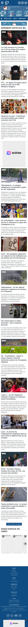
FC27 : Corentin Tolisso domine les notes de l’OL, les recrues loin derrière (13, 471)
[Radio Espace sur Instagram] (20, 615)
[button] (7, 544)
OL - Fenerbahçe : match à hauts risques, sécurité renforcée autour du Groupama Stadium (13, 359)
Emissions (14, 587)
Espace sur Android (14, 602)
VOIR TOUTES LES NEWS (14, 524)
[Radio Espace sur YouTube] (16, 615)
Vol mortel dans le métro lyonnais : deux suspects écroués (11, 323)
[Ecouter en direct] (19, 2)
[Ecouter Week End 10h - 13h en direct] (14, 23)
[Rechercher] (22, 2)
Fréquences (14, 575)
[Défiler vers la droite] (25, 543)
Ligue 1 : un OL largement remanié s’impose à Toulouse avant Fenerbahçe (13, 397)
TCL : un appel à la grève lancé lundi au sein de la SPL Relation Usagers (13, 85)
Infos (15, 18)
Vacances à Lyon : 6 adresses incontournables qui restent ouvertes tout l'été (13, 118)
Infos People (14, 581)
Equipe (14, 570)
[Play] (2, 12)
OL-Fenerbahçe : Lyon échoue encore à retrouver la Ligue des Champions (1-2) (14, 222)
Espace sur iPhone (14, 600)
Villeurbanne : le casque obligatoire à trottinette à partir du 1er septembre (13, 187)
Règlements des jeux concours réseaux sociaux (14, 606)
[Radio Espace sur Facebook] (8, 615)
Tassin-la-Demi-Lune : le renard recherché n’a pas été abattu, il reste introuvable (14, 506)
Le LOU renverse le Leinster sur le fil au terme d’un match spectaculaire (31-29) (13, 49)
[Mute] (27, 8)
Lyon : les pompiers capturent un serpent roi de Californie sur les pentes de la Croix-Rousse (14, 256)
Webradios (22, 18)
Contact (14, 571)
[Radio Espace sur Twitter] (12, 615)
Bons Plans (8, 18)
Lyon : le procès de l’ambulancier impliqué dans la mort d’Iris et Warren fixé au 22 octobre (13, 435)
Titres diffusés (14, 573)
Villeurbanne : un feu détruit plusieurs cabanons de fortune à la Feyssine (13, 289)
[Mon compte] (25, 2)
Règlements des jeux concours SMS (14, 608)
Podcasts (14, 594)
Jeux (14, 589)
